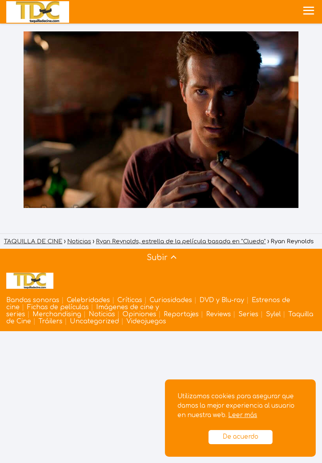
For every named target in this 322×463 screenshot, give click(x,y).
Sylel (273, 314)
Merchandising (57, 314)
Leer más (242, 415)
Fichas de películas (58, 307)
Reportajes (181, 314)
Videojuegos (146, 321)
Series (248, 314)
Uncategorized (94, 321)
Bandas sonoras (32, 300)
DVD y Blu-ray (221, 300)
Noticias (102, 314)
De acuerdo (240, 437)
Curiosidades (171, 300)
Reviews (218, 314)
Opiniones (139, 314)
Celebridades (88, 300)
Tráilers (50, 321)
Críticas (129, 300)
